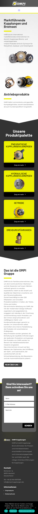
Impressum (9, 490)
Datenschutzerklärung (26, 511)
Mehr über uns (11, 365)
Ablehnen (13, 511)
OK (6, 511)
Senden (28, 425)
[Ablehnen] (35, 508)
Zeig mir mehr (19, 165)
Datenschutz (10, 494)
